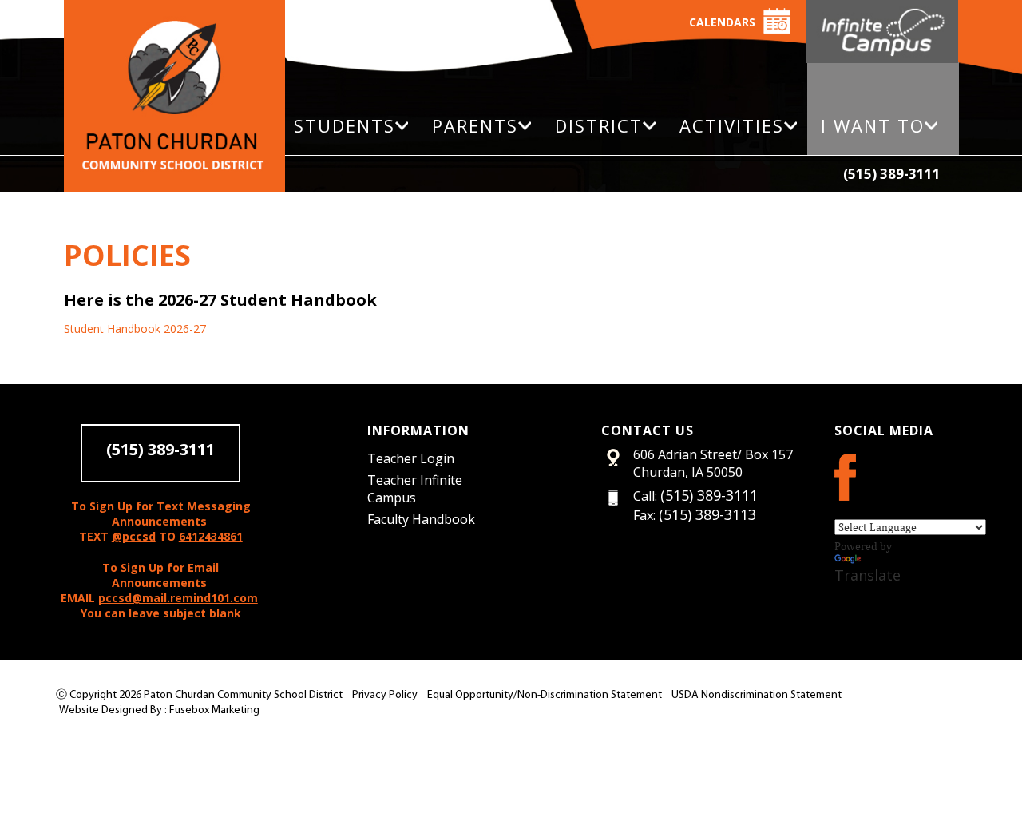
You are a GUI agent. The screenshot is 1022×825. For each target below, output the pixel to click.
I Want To (873, 125)
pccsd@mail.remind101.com (178, 597)
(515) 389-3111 (891, 174)
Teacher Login (410, 458)
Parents (475, 125)
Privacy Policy (385, 695)
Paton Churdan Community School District (243, 695)
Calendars (722, 22)
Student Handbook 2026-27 (135, 328)
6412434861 (211, 536)
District (599, 125)
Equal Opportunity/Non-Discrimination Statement (544, 695)
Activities (731, 125)
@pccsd (134, 536)
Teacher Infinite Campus (414, 488)
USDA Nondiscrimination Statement (756, 695)
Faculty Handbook (421, 519)
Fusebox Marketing (214, 710)
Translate (867, 575)
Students (344, 125)
